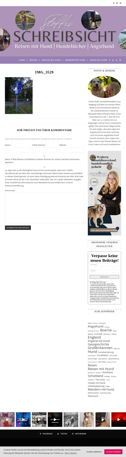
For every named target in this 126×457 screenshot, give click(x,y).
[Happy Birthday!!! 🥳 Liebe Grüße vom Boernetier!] (102, 419)
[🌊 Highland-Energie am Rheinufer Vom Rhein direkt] (23, 419)
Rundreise (107, 372)
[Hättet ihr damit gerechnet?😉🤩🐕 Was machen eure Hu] (86, 419)
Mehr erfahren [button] (71, 453)
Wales (108, 386)
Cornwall (98, 334)
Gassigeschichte (98, 344)
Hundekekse (92, 355)
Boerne (106, 330)
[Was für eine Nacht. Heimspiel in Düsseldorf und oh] (7, 419)
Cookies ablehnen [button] (94, 452)
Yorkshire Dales (105, 393)
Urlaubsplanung (96, 386)
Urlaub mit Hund (96, 382)
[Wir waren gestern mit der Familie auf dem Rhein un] (39, 419)
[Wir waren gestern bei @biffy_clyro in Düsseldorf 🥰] (118, 419)
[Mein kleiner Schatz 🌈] (71, 419)
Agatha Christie (92, 323)
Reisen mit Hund (98, 60)
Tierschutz (100, 379)
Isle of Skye (92, 358)
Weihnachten (93, 393)
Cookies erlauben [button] (113, 452)
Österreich (93, 396)
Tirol (108, 380)
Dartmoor (107, 334)
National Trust (111, 362)
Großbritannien (100, 347)
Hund (22, 60)
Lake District (102, 359)
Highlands (117, 348)
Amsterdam (102, 323)
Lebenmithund (113, 359)
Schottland (95, 375)
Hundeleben (102, 355)
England (94, 337)
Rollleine (98, 373)
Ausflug (106, 327)
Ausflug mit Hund (51, 60)
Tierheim (91, 380)
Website (62, 145)
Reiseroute (91, 373)
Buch (115, 331)
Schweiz (107, 376)
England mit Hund (99, 340)
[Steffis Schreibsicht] (63, 31)
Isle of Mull (113, 355)
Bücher (33, 60)
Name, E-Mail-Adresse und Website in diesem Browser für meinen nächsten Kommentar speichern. (42, 160)
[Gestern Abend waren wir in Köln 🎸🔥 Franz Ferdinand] (55, 419)
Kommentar (10, 190)
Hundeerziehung (106, 352)
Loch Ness (102, 362)
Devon (114, 334)
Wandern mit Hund (75, 60)
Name (8, 145)
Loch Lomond (92, 362)
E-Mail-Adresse (39, 145)
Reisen (92, 365)
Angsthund (95, 326)
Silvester (113, 376)
